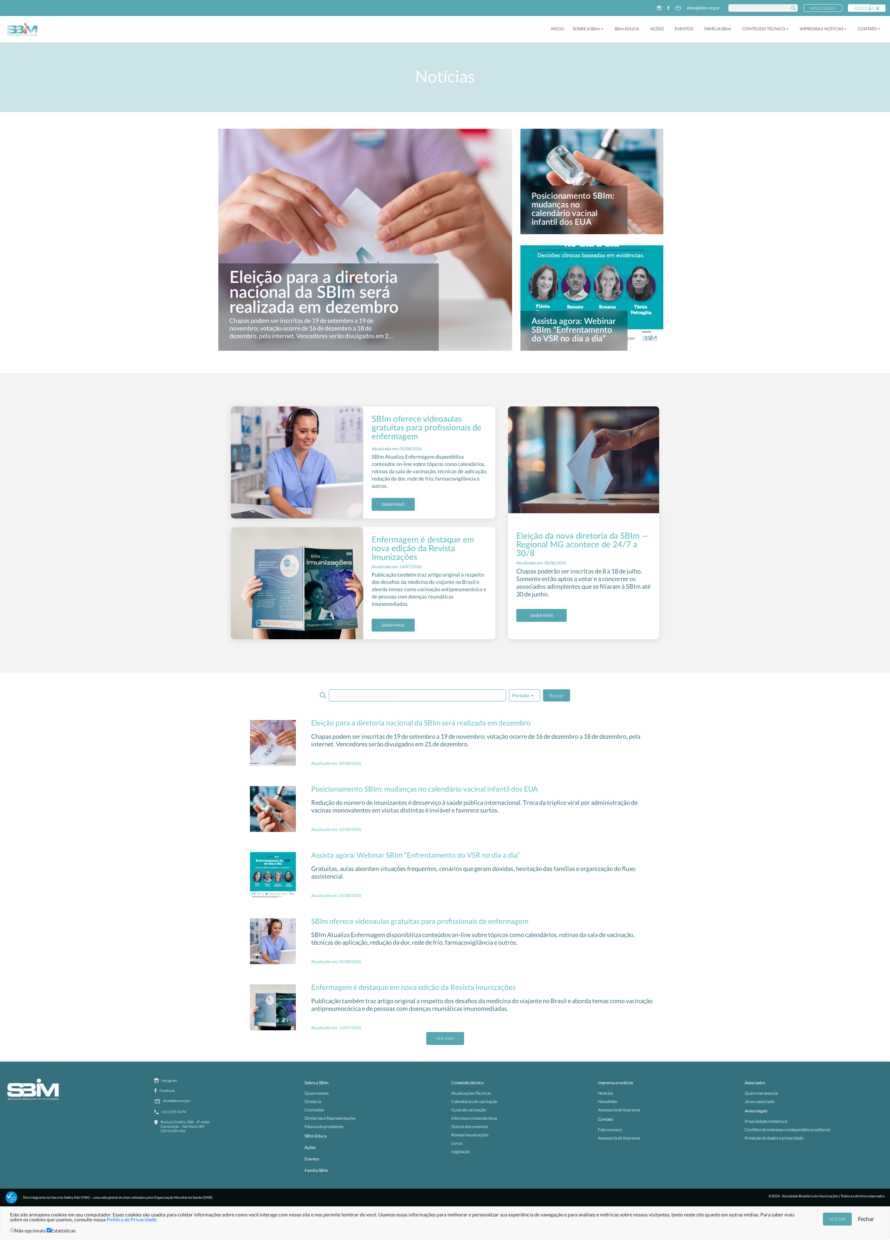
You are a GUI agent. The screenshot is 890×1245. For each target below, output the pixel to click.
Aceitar (837, 1219)
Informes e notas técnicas (474, 1118)
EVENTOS (684, 28)
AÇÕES (657, 28)
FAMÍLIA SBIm (717, 28)
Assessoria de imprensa (619, 1109)
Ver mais (445, 1038)
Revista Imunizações (469, 1134)
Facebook (167, 1090)
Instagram (169, 1080)
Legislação (460, 1151)
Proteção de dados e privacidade (774, 1138)
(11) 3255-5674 (173, 1112)
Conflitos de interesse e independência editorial (787, 1129)
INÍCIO (557, 28)
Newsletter (608, 1101)
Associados (823, 8)
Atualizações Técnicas (471, 1093)
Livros (456, 1143)
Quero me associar (762, 1093)
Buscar (556, 695)
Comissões (314, 1109)
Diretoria (313, 1101)
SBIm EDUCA (626, 28)
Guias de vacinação (468, 1109)
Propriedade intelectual (766, 1121)
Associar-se (867, 8)
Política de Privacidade (131, 1219)
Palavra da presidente (324, 1126)
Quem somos (317, 1093)
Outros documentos (469, 1126)
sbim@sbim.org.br (703, 8)
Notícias (605, 1093)
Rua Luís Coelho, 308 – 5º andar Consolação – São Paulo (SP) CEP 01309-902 (185, 1126)
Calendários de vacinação (474, 1101)
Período (520, 695)
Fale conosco (610, 1129)
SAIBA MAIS (393, 504)
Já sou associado (760, 1101)
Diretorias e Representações (330, 1118)
